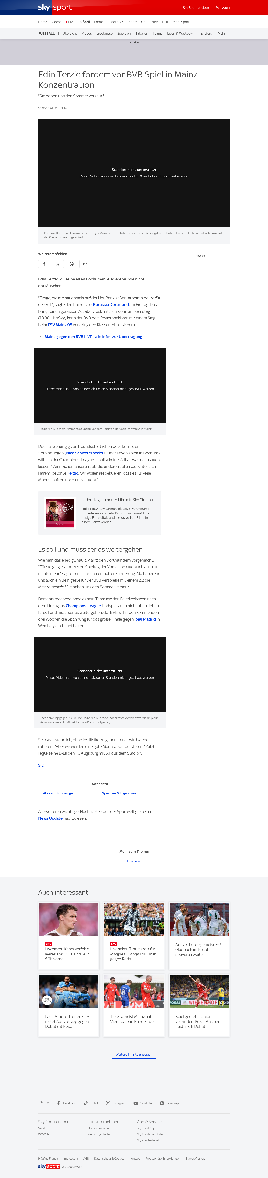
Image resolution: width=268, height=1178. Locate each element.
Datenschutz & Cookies (109, 1158)
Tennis (132, 22)
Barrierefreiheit (195, 1158)
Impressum (70, 1158)
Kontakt (135, 1158)
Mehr (221, 33)
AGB (86, 1158)
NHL (165, 22)
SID (41, 765)
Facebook (69, 1103)
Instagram (119, 1103)
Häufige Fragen (48, 1158)
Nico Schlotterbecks (84, 453)
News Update (50, 818)
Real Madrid (145, 619)
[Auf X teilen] (58, 264)
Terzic (72, 473)
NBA (155, 22)
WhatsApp (173, 1103)
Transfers (205, 33)
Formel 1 (100, 22)
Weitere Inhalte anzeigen (134, 1054)
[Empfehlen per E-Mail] (85, 264)
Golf (144, 22)
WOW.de (43, 1134)
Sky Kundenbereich (149, 1140)
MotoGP (116, 22)
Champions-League (83, 605)
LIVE (71, 22)
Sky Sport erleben (196, 8)
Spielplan (124, 33)
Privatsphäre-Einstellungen (162, 1158)
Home (42, 22)
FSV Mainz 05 (60, 324)
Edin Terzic (134, 861)
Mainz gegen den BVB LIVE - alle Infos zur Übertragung (93, 336)
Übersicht (70, 33)
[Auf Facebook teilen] (44, 264)
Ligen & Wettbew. (180, 33)
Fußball (84, 22)
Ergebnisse (105, 33)
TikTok (94, 1103)
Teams (157, 33)
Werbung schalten (99, 1134)
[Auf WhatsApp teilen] (71, 264)
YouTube (146, 1103)
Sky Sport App (146, 1128)
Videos (56, 22)
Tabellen (142, 33)
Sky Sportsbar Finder (150, 1134)
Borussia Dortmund (111, 304)
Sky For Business (98, 1128)
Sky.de (42, 1128)
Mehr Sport (181, 22)
